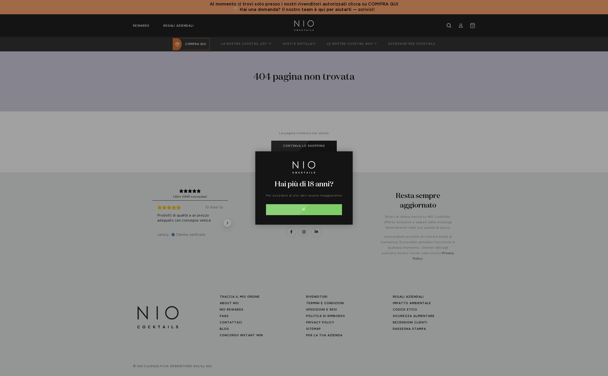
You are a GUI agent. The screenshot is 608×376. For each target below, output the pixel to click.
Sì (303, 209)
